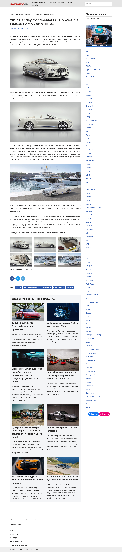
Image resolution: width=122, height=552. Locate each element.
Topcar (88, 327)
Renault (88, 277)
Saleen (88, 291)
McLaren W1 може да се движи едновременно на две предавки (27, 479)
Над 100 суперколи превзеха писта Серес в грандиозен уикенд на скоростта (62, 375)
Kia (87, 182)
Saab (88, 287)
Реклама (29, 520)
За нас (21, 520)
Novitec (88, 255)
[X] (17, 278)
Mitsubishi (89, 237)
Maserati (89, 215)
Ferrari (88, 128)
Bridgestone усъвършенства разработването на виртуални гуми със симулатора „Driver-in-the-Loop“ (27, 375)
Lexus (88, 193)
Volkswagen (90, 338)
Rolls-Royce (90, 284)
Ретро (88, 389)
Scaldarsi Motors (92, 295)
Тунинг (27, 28)
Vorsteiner (89, 346)
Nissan (88, 248)
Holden (88, 164)
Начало (12, 14)
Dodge (88, 117)
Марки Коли (35, 5)
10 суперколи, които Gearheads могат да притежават (22, 326)
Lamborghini (90, 189)
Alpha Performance (93, 70)
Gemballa (89, 149)
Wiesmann (90, 357)
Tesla (88, 324)
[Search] (110, 4)
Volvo (88, 342)
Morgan (88, 240)
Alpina (88, 73)
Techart (88, 320)
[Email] (23, 278)
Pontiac (88, 269)
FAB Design (90, 124)
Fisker (88, 135)
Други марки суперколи (94, 371)
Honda (88, 168)
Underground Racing (93, 335)
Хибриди (89, 407)
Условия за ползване (52, 520)
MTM (88, 244)
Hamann (89, 157)
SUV (87, 317)
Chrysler (89, 109)
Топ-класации (91, 400)
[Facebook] (12, 278)
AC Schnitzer (90, 59)
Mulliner (70, 287)
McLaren (89, 226)
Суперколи (20, 28)
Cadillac (89, 99)
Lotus (88, 200)
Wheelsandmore (92, 353)
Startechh (89, 309)
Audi (87, 80)
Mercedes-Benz (91, 229)
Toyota (88, 331)
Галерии (61, 2)
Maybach (89, 218)
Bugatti (88, 95)
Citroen (88, 113)
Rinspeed (89, 280)
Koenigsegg (90, 186)
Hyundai (89, 171)
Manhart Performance (93, 208)
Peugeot (89, 266)
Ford (87, 139)
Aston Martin (90, 77)
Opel (87, 258)
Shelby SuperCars (92, 302)
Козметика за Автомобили (19, 545)
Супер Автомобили (38, 2)
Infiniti (88, 175)
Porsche (89, 273)
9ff (87, 51)
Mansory (89, 211)
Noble (88, 251)
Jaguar (88, 178)
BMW (88, 88)
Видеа (69, 2)
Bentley (19, 287)
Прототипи (52, 2)
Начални (13, 28)
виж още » (24, 345)
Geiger (88, 146)
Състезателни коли (93, 397)
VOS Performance (92, 349)
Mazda (88, 222)
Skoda (88, 306)
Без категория (91, 360)
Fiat (87, 131)
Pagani (88, 262)
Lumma (88, 204)
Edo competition (91, 120)
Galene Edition (58, 287)
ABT (87, 55)
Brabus (88, 91)
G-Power (89, 142)
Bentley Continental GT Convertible (37, 287)
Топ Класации (15, 534)
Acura (88, 62)
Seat (87, 298)
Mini (87, 233)
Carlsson (89, 102)
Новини (89, 382)
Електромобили (92, 375)
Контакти (38, 520)
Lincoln (88, 197)
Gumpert (89, 153)
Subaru (88, 313)
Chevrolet (89, 106)
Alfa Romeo (90, 66)
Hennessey (90, 160)
